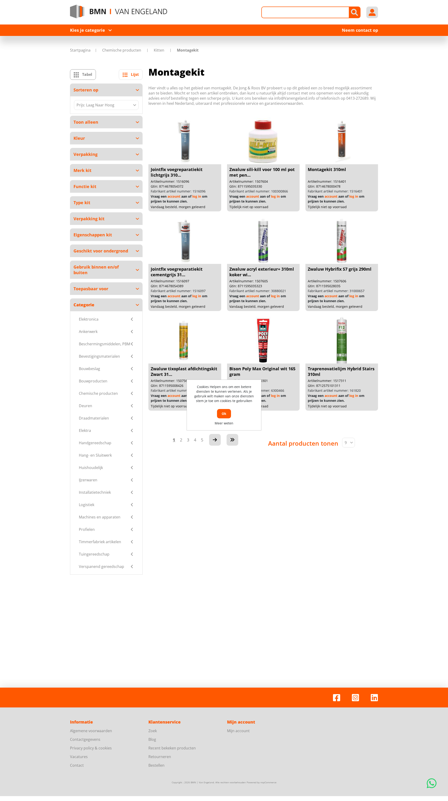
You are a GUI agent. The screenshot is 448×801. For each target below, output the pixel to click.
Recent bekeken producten (172, 748)
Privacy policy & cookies (91, 748)
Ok (224, 413)
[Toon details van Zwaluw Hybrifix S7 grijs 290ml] (341, 240)
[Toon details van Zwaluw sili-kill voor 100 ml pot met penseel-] (263, 141)
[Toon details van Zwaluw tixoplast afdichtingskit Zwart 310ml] (184, 340)
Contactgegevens (85, 739)
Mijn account (238, 730)
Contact (77, 765)
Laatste (232, 440)
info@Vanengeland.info (294, 98)
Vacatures (79, 756)
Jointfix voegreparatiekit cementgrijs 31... (177, 271)
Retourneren (159, 756)
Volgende (215, 440)
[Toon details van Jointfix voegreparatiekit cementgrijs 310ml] (184, 240)
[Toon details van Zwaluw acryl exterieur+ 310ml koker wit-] (263, 240)
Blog (152, 739)
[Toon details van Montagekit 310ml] (341, 141)
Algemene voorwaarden (91, 730)
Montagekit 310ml (327, 169)
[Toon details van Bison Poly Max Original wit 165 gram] (263, 340)
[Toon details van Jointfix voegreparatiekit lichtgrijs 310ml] (184, 141)
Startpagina (80, 50)
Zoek (152, 730)
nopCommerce (268, 782)
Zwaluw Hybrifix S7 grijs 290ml (339, 269)
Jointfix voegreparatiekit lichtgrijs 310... (177, 172)
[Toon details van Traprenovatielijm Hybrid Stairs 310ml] (341, 340)
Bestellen (156, 765)
